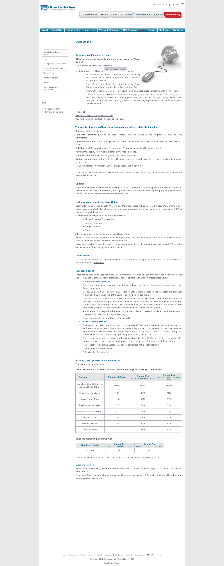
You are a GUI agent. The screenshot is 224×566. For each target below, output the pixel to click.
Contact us (178, 30)
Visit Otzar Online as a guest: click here (94, 115)
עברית (165, 5)
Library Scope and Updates (54, 64)
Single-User (57, 30)
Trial (45, 59)
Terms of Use (48, 73)
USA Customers (133, 30)
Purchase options (50, 78)
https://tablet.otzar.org (101, 65)
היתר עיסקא (150, 555)
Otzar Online (73, 555)
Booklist (129, 555)
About (45, 30)
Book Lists (164, 30)
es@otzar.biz (156, 468)
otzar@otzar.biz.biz (158, 278)
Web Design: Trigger (112, 563)
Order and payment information (51, 88)
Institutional (72, 30)
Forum (159, 555)
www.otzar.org (87, 71)
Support (175, 4)
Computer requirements (53, 68)
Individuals (108, 555)
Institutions (119, 555)
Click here (99, 262)
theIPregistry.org (141, 100)
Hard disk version (87, 555)
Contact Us (139, 555)
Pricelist (46, 83)
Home (156, 5)
